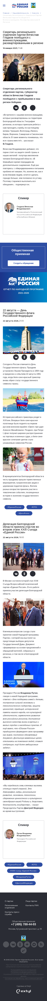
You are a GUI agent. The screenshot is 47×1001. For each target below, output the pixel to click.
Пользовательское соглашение (23, 970)
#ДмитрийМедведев (24, 883)
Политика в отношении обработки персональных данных (23, 975)
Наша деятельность (21, 13)
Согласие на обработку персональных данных (23, 978)
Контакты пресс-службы (12, 913)
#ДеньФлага (24, 513)
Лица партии (31, 901)
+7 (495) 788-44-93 (23, 924)
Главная (6, 13)
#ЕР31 (34, 507)
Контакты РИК (32, 905)
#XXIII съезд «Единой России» (23, 871)
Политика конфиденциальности (23, 972)
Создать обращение (23, 263)
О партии (9, 901)
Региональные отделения (11, 906)
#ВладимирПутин (23, 877)
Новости (35, 13)
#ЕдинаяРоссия (14, 507)
